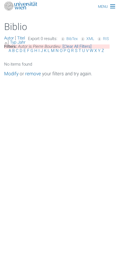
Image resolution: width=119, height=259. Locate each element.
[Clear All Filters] (77, 46)
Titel (21, 38)
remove (33, 73)
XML (90, 38)
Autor (9, 38)
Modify (11, 73)
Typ (13, 42)
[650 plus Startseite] (59, 6)
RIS (106, 38)
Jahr (21, 42)
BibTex (72, 38)
